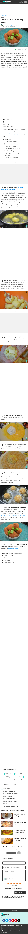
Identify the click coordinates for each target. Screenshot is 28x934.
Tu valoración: (14, 886)
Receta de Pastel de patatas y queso (19, 815)
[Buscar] (26, 2)
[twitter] (6, 920)
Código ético (4, 932)
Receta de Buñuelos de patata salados (19, 831)
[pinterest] (15, 920)
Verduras (6, 15)
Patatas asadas (8, 780)
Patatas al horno (19, 777)
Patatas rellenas (9, 774)
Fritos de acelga (7, 804)
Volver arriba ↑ (14, 910)
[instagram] (9, 920)
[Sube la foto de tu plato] (19, 853)
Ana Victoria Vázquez (9, 25)
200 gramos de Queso (12, 144)
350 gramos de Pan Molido (13, 149)
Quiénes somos (19, 925)
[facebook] (3, 920)
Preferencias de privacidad (7, 929)
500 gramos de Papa (11, 142)
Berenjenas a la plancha (9, 799)
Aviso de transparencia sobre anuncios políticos (11, 930)
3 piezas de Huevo (11, 146)
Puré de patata (18, 774)
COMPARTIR (21, 3)
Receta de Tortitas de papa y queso (20, 839)
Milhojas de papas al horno (10, 801)
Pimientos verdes (18, 780)
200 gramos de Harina (12, 157)
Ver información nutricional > (14, 160)
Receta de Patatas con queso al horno (20, 823)
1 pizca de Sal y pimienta (12, 151)
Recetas (2, 15)
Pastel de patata (9, 777)
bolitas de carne (5, 515)
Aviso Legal (4, 927)
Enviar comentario (20, 892)
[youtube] (12, 920)
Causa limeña (6, 789)
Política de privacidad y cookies (14, 927)
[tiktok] (18, 920)
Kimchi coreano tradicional (9, 791)
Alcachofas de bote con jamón (10, 806)
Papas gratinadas (7, 796)
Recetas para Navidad (18, 134)
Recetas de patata (13, 548)
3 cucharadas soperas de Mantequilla (11, 154)
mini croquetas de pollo (19, 515)
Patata (10, 15)
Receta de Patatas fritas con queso (12, 188)
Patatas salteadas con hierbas (10, 794)
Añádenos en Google (21, 49)
